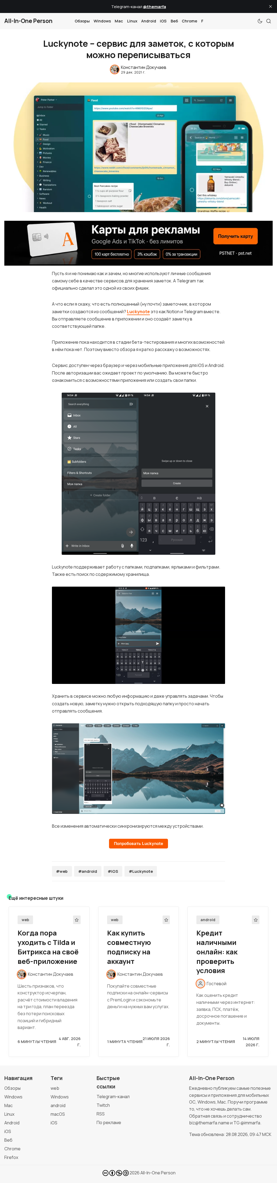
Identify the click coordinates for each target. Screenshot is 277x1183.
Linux (132, 21)
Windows (102, 21)
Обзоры (82, 21)
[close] (270, 6)
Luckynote (138, 312)
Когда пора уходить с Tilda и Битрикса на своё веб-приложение (48, 947)
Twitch (103, 1105)
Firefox (11, 1157)
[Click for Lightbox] (138, 474)
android (207, 919)
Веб (174, 21)
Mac (119, 21)
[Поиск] (269, 21)
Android (148, 21)
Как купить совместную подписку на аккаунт (129, 947)
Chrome (189, 21)
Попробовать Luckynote (138, 843)
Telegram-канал (113, 1097)
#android (87, 871)
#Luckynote (141, 871)
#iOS (113, 871)
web (25, 919)
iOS (163, 21)
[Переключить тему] (260, 21)
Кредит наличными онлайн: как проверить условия (217, 951)
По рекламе (109, 1122)
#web (62, 871)
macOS (58, 1114)
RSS (101, 1114)
